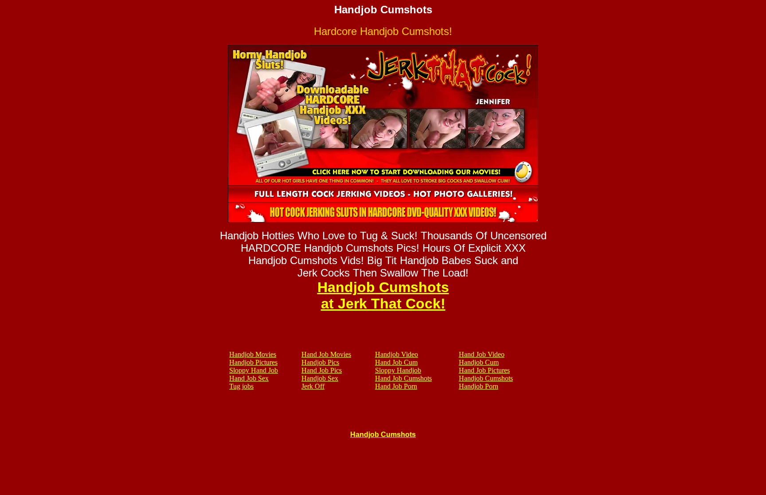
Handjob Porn (478, 386)
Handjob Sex (319, 378)
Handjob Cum (479, 362)
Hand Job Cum (396, 362)
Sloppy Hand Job (253, 370)
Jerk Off (312, 386)
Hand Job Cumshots (403, 378)
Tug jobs (241, 386)
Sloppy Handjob (398, 370)
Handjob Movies (252, 354)
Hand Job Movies (326, 354)
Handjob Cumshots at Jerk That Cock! (383, 295)
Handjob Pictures (253, 362)
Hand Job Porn (396, 386)
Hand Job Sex (249, 378)
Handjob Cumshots (486, 378)
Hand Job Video (481, 354)
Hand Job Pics (321, 370)
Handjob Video (396, 354)
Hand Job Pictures (484, 370)
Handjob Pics (320, 362)
